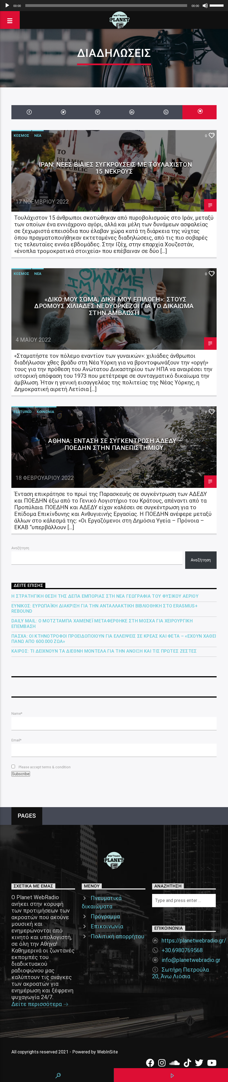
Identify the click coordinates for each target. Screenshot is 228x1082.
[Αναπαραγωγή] (7, 5)
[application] (114, 5)
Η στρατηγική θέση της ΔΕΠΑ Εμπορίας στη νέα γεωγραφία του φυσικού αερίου (105, 596)
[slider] (217, 5)
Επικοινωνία (107, 926)
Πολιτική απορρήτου (117, 936)
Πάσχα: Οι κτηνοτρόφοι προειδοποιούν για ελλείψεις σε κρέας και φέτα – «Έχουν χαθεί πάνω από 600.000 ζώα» (113, 639)
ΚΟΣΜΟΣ (21, 135)
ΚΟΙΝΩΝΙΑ (45, 412)
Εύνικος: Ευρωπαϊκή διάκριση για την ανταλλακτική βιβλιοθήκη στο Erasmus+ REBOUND (104, 608)
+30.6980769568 (182, 950)
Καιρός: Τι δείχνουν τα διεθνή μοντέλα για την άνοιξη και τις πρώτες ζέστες (104, 651)
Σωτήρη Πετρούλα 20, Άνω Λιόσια (180, 973)
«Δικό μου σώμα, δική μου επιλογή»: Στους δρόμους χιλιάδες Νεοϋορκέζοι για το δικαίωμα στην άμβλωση (114, 306)
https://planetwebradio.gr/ (194, 940)
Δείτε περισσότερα (37, 1004)
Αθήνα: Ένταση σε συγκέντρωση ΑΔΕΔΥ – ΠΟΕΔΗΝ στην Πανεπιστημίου (115, 444)
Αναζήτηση (20, 548)
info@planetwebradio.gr (191, 960)
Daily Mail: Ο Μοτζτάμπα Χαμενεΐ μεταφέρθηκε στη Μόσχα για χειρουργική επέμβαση (102, 623)
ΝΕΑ (37, 135)
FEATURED (23, 412)
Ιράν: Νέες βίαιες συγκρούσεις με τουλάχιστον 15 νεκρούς (115, 168)
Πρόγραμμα (105, 916)
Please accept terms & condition (44, 767)
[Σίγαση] (205, 5)
